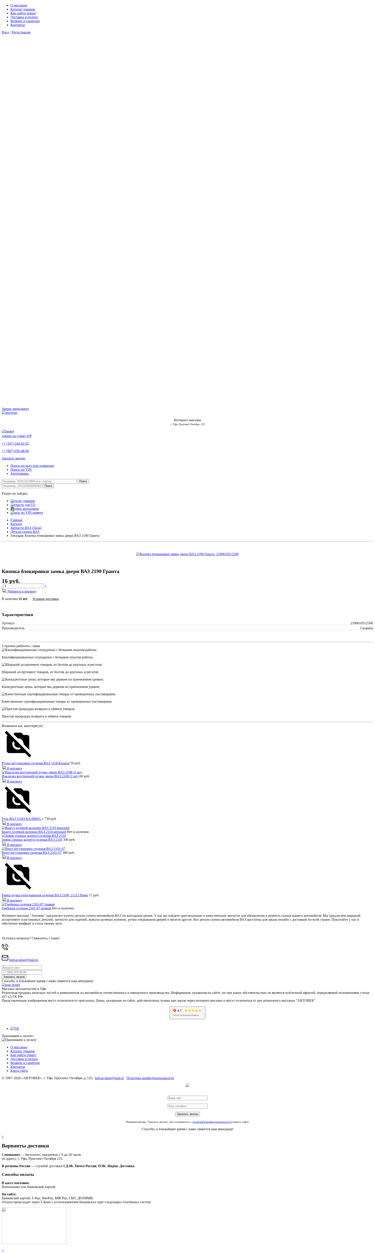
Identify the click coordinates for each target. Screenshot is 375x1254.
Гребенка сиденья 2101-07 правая (26, 908)
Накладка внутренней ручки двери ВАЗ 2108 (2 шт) (40, 776)
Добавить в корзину (21, 591)
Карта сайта (19, 1070)
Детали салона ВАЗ (24, 532)
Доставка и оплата (24, 17)
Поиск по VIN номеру (26, 512)
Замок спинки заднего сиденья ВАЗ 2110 (32, 839)
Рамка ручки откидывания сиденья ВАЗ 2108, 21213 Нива (45, 895)
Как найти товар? (23, 13)
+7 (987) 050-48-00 (15, 451)
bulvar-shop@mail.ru (23, 960)
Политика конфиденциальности (150, 1078)
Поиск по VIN (21, 469)
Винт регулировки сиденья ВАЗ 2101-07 (32, 852)
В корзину (14, 768)
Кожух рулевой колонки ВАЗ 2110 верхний (34, 832)
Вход (5, 32)
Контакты (17, 25)
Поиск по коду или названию (32, 466)
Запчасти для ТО (22, 505)
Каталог (16, 524)
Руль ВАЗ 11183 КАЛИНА (21, 819)
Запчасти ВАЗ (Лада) (25, 528)
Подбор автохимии (24, 509)
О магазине (18, 5)
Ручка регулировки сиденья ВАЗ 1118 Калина (35, 763)
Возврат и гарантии (25, 21)
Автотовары (19, 473)
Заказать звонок (13, 458)
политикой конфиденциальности (212, 1121)
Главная (16, 520)
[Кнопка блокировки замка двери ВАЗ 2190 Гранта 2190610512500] (187, 554)
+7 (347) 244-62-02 (15, 443)
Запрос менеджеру (15, 409)
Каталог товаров (22, 9)
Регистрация (21, 32)
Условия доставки (45, 599)
